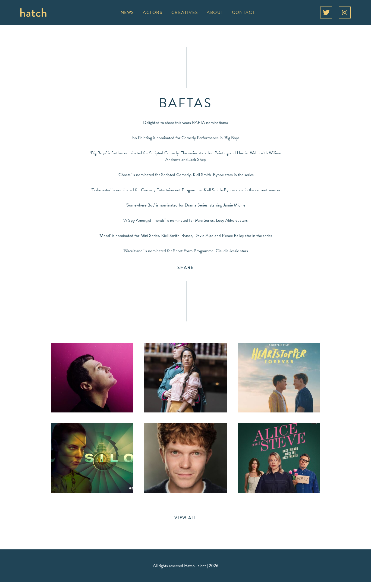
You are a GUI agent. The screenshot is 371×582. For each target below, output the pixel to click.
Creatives (184, 12)
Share (185, 267)
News (127, 12)
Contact (243, 12)
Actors (153, 12)
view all (185, 518)
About (215, 12)
